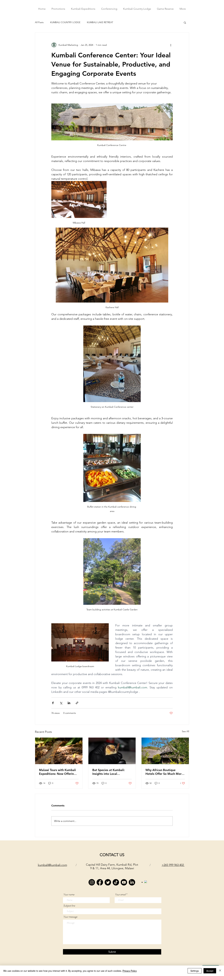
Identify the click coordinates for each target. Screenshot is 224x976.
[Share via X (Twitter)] (60, 702)
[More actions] (171, 45)
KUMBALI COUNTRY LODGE (65, 22)
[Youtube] (124, 882)
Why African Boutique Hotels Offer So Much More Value (164, 772)
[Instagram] (92, 882)
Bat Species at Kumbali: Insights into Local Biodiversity (108, 772)
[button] (184, 22)
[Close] (220, 970)
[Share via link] (77, 702)
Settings (194, 970)
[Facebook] (100, 882)
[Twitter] (108, 882)
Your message (70, 916)
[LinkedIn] (132, 882)
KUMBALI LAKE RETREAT (100, 22)
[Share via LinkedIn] (69, 702)
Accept (209, 970)
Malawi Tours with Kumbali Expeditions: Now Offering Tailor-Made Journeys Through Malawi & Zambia (57, 772)
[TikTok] (116, 882)
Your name (68, 894)
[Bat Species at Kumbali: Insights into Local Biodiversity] (112, 751)
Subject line (69, 905)
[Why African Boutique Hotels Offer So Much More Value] (165, 751)
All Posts (39, 22)
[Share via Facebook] (52, 702)
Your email (120, 894)
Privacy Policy (129, 970)
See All (185, 731)
